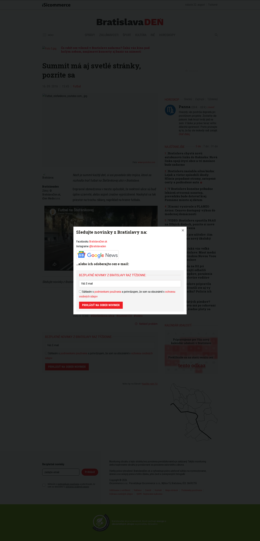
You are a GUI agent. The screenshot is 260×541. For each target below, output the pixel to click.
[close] (183, 230)
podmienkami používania (107, 291)
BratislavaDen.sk (98, 241)
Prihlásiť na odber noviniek (101, 305)
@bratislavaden (97, 246)
